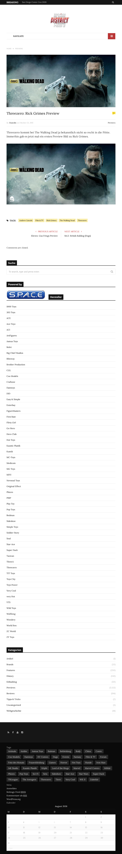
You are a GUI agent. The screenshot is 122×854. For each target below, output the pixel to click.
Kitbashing (12, 681)
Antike (24, 751)
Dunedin (12, 123)
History (10, 676)
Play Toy (10, 503)
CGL (9, 370)
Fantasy (77, 757)
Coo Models (12, 376)
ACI (8, 329)
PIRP (9, 498)
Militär (107, 768)
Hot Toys (11, 440)
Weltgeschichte (14, 710)
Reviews (10, 693)
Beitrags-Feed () (16, 792)
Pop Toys (11, 509)
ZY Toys (10, 637)
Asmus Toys (12, 341)
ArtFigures (12, 335)
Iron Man (100, 762)
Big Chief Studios (15, 353)
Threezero (82, 220)
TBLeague (13, 779)
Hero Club (12, 434)
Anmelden (12, 788)
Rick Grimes (52, 220)
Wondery (11, 619)
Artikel (10, 658)
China (88, 751)
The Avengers (29, 779)
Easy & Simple (13, 399)
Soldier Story (13, 532)
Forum (103, 757)
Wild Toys (11, 608)
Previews (111, 123)
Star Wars (83, 774)
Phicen (10, 492)
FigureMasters (13, 411)
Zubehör (94, 779)
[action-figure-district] (61, 20)
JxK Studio (13, 768)
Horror (63, 762)
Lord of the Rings (60, 768)
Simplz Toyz (12, 527)
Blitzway (11, 358)
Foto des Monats (16, 762)
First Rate (11, 416)
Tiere (58, 779)
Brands (10, 664)
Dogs (55, 757)
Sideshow (11, 521)
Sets (45, 774)
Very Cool (11, 590)
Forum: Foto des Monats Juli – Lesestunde (40, 2)
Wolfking (11, 614)
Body (78, 751)
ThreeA (10, 561)
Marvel (76, 768)
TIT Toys (11, 573)
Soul (9, 538)
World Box (12, 625)
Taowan (10, 556)
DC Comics (42, 757)
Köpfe (44, 768)
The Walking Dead (67, 220)
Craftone (11, 382)
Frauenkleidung (36, 762)
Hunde (88, 762)
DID (8, 393)
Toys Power (12, 585)
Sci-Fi (35, 774)
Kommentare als (17, 795)
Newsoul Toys (13, 480)
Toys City (11, 579)
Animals (12, 751)
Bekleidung (65, 751)
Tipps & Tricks (13, 699)
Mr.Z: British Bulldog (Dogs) (77, 235)
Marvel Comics (92, 768)
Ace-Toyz (11, 324)
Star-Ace (11, 544)
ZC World (11, 631)
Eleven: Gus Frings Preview (44, 235)
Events (65, 757)
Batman (51, 751)
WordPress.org (14, 799)
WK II (82, 779)
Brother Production (16, 364)
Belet (9, 347)
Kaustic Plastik (13, 445)
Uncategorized (14, 705)
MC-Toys (11, 457)
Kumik (10, 451)
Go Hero (11, 428)
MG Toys (11, 469)
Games (52, 762)
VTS (8, 602)
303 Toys (11, 312)
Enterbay (11, 405)
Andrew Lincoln (25, 220)
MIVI (9, 474)
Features (11, 670)
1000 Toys (11, 306)
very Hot (11, 596)
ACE (9, 318)
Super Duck (12, 550)
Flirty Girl (11, 422)
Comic (99, 751)
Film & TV (39, 220)
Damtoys (11, 387)
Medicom (11, 463)
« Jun (10, 848)
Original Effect (14, 486)
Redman (11, 515)
